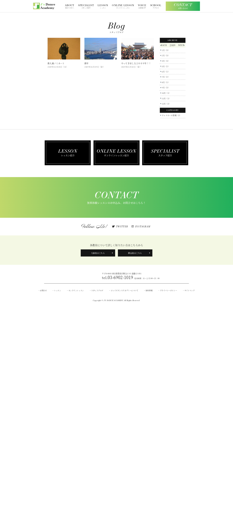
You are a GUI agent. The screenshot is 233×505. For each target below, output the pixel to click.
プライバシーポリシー (168, 290)
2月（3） (165, 55)
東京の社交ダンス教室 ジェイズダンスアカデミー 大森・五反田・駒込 (44, 6)
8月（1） (165, 82)
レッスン (57, 290)
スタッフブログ (97, 290)
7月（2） (165, 77)
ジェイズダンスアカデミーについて (124, 290)
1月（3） (165, 50)
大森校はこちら (98, 252)
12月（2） (166, 103)
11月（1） (166, 98)
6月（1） (165, 71)
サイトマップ (190, 290)
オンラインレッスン (76, 290)
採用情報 (149, 290)
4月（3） (165, 61)
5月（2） (165, 66)
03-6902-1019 (131, 277)
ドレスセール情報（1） (171, 115)
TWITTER (122, 226)
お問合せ (43, 290)
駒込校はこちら (135, 252)
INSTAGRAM (142, 226)
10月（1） (166, 93)
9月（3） (165, 87)
